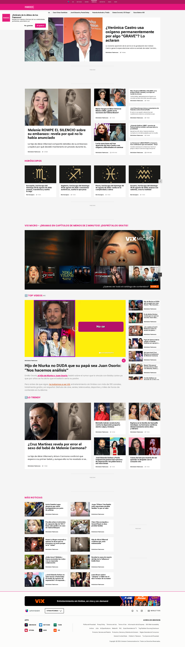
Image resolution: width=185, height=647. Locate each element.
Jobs (97, 628)
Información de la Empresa (136, 624)
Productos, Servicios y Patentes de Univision (125, 632)
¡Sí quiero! (40, 26)
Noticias (79, 1)
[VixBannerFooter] (92, 601)
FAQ (120, 628)
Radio (109, 1)
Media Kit (115, 628)
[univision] (29, 7)
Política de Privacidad (89, 624)
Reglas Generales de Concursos (149, 632)
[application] (75, 328)
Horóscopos (30, 195)
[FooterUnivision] (32, 610)
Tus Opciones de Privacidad (150, 636)
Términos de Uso (111, 624)
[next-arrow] (160, 181)
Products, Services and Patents (101, 632)
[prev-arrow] (23, 274)
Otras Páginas (52, 611)
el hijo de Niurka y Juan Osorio (52, 375)
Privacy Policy (101, 624)
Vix (73, 1)
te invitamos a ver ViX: (59, 384)
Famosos (94, 1)
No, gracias (28, 26)
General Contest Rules (120, 636)
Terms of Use (122, 624)
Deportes (102, 1)
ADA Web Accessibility (152, 624)
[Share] (124, 360)
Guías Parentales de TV (130, 628)
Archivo (91, 628)
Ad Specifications (105, 628)
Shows (87, 1)
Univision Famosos (34, 152)
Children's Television (135, 636)
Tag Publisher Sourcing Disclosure (148, 628)
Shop (115, 1)
